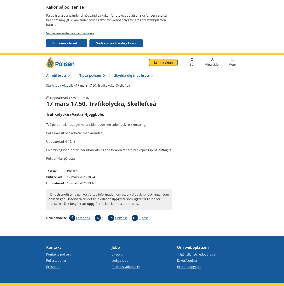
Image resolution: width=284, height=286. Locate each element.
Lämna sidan (163, 62)
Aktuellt (67, 85)
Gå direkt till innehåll (18, 57)
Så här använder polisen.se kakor (70, 33)
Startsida (52, 85)
